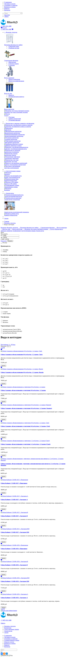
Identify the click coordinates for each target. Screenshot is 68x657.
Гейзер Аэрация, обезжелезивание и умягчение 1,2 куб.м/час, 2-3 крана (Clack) (25, 444)
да (3, 285)
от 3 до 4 (5, 262)
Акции (6, 218)
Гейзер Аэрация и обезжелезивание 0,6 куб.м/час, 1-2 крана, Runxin (22, 372)
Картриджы (7, 628)
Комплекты (7, 130)
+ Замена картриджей (14, 118)
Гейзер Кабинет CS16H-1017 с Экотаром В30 (15, 532)
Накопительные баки (10, 180)
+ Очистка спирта (13, 63)
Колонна (5, 322)
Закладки (7, 15)
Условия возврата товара (11, 640)
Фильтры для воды (11, 32)
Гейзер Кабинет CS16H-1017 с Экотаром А (14, 499)
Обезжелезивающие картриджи (13, 136)
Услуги (6, 115)
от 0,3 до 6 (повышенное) (10, 296)
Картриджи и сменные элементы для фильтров (20, 123)
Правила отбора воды (10, 215)
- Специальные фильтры (47, 227)
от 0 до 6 (5, 303)
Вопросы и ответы (9, 7)
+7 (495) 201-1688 (6, 26)
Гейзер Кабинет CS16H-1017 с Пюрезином (14, 483)
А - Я (10, 344)
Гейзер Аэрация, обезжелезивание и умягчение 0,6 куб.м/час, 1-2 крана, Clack (25, 426)
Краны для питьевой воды (12, 177)
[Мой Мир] (7, 654)
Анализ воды (10, 193)
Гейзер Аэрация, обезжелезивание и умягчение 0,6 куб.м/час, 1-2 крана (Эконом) (26, 408)
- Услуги (51, 229)
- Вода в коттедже (16, 229)
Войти (6, 16)
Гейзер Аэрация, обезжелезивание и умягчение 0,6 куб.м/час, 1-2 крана (23, 390)
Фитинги (7, 174)
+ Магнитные (12, 62)
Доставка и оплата (9, 3)
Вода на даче (8, 93)
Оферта (3, 623)
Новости (6, 8)
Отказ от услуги (9, 642)
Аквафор (5, 250)
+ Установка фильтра (14, 120)
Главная (6, 221)
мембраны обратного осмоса (13, 145)
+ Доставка (11, 117)
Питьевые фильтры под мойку (13, 45)
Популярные (4, 344)
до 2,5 (4, 278)
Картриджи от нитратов (11, 152)
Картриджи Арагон (10, 155)
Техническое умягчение (11, 158)
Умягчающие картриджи (11, 142)
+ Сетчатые (11, 65)
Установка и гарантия (10, 5)
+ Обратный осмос (13, 46)
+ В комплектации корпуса (16, 96)
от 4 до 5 (5, 264)
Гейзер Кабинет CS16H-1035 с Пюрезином (14, 548)
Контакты (7, 10)
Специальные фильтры (11, 60)
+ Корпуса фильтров (14, 79)
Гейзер (5, 251)
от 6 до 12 (6, 304)
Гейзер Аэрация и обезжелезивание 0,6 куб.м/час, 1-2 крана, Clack (21, 354)
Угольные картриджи (10, 139)
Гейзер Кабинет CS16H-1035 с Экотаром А (14, 597)
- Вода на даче (5, 229)
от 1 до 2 (5, 258)
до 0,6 (4, 271)
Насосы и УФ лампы (10, 183)
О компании (8, 2)
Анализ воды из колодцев (12, 199)
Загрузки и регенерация (11, 168)
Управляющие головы (11, 187)
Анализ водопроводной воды (13, 196)
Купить (3, 365)
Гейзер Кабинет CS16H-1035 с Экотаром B (14, 565)
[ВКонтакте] (2, 654)
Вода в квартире (9, 78)
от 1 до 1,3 (6, 273)
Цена (13, 344)
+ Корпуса (11, 95)
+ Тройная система (13, 48)
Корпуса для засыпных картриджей (15, 164)
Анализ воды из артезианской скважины (16, 212)
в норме (5, 312)
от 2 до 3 (5, 260)
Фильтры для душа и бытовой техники (16, 112)
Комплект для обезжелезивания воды (15, 149)
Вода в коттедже (9, 109)
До (1, 237)
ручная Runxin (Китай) (10, 333)
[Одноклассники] (4, 654)
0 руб (4, 27)
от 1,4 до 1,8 (6, 274)
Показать (10, 241)
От (1, 235)
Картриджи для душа (10, 161)
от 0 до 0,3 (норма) (8, 294)
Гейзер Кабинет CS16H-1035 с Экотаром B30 (15, 581)
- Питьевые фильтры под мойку (28, 227)
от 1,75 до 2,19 (7, 276)
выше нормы (7, 313)
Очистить (4, 241)
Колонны (7, 190)
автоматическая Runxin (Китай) (12, 331)
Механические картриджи (12, 133)
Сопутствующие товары (13, 171)
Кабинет (5, 320)
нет (4, 287)
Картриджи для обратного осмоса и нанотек (17, 126)
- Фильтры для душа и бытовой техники (35, 229)
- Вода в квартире (61, 227)
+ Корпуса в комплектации (16, 81)
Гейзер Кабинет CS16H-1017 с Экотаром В (14, 516)
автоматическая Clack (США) (12, 329)
